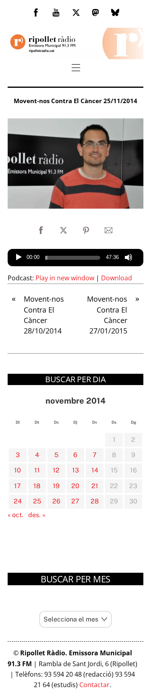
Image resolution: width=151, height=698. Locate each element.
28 (95, 501)
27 (75, 501)
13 (75, 470)
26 (56, 501)
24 (18, 501)
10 (17, 470)
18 (36, 486)
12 (56, 470)
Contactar (94, 684)
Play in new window (64, 277)
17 (17, 486)
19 (56, 486)
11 (37, 470)
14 (94, 470)
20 (75, 486)
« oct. (15, 515)
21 (94, 486)
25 (37, 501)
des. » (37, 515)
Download (116, 277)
